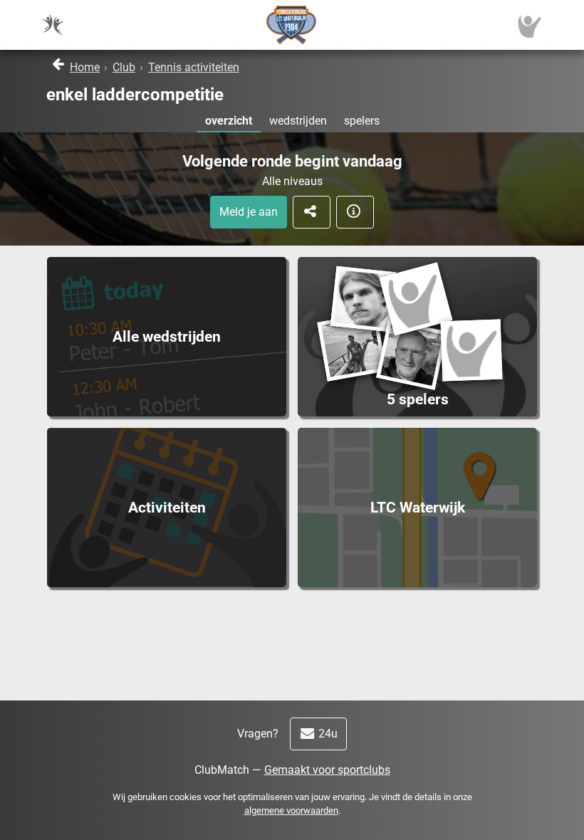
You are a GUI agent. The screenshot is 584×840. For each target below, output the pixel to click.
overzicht (228, 120)
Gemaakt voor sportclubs (327, 770)
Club (124, 67)
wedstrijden (298, 120)
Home (85, 67)
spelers (362, 120)
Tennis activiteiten (193, 67)
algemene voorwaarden (291, 810)
